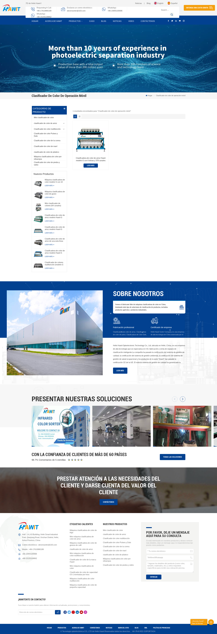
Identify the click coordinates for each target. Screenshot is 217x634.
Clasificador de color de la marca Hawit (83, 561)
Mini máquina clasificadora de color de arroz (82, 538)
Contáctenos (148, 21)
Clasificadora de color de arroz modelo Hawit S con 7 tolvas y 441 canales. (55, 252)
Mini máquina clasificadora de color (82, 567)
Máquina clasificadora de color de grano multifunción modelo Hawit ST (55, 193)
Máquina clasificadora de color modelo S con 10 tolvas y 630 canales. (55, 181)
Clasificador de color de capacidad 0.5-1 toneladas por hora (84, 573)
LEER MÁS (49, 185)
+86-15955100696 (115, 11)
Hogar (35, 21)
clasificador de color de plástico (46, 152)
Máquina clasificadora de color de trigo (83, 531)
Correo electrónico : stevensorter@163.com (39, 545)
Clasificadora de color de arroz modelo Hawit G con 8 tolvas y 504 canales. (55, 216)
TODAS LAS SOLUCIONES (172, 457)
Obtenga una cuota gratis (197, 8)
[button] (182, 399)
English (160, 3)
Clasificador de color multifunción (47, 129)
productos (75, 21)
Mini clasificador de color (44, 117)
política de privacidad (161, 628)
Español (174, 3)
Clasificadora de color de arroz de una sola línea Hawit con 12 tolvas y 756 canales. (55, 240)
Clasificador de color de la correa (47, 141)
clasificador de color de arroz (45, 123)
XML (145, 628)
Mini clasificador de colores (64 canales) (53, 204)
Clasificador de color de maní (45, 146)
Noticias (138, 3)
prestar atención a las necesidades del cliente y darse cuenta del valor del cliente (108, 485)
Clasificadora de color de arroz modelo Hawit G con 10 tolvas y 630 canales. (55, 228)
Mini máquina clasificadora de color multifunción (82, 554)
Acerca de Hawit (53, 21)
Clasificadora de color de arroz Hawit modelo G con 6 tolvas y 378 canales (90, 159)
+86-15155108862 (44, 17)
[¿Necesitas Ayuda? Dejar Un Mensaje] (211, 622)
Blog (148, 3)
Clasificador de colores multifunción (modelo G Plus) (54, 263)
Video (131, 21)
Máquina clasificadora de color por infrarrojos (47, 158)
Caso (91, 21)
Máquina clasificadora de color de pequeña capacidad (83, 586)
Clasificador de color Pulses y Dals (46, 135)
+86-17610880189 (44, 11)
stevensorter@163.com (76, 11)
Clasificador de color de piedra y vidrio (47, 163)
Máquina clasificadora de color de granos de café (83, 544)
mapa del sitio (123, 628)
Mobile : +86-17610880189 (33, 549)
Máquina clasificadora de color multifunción (82, 580)
